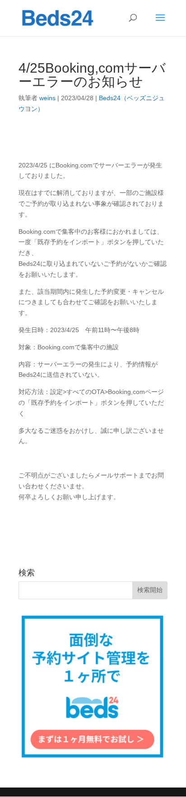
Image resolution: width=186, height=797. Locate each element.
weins (47, 98)
